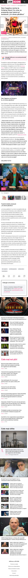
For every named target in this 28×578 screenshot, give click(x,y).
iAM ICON (3, 5)
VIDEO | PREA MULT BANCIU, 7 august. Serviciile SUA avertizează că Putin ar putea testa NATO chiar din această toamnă (14, 544)
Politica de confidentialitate (14, 566)
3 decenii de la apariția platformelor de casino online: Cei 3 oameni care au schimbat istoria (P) (14, 373)
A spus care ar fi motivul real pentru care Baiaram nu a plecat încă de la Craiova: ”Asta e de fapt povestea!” (14, 485)
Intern (8, 5)
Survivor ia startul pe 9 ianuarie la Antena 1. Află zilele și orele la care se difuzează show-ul (14, 308)
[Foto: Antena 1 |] (25, 32)
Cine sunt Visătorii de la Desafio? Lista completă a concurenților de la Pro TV (14, 353)
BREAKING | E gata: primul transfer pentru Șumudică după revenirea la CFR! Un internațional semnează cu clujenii (14, 506)
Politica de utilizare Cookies (14, 568)
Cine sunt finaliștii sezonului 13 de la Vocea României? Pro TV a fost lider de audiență (14, 324)
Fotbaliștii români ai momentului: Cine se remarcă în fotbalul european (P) (14, 411)
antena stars (21, 269)
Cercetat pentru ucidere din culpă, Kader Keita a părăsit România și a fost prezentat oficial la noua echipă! (14, 492)
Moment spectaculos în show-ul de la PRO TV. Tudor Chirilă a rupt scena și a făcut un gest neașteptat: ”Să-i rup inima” (14, 339)
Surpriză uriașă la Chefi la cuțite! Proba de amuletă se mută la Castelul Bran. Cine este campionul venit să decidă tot (14, 346)
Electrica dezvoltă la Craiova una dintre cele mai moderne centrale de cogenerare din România (14, 365)
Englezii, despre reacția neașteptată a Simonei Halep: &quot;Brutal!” (14, 513)
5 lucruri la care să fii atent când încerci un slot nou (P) (14, 388)
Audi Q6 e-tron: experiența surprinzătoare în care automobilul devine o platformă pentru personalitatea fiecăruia (14, 419)
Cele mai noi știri (9, 359)
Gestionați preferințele (14, 575)
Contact (14, 573)
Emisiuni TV (13, 5)
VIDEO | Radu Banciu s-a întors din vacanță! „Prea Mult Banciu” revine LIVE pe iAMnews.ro (14, 528)
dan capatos (4, 269)
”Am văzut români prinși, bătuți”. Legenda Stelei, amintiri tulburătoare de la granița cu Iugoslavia (14, 499)
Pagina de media (22, 134)
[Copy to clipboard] (24, 276)
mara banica (4, 271)
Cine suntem (14, 571)
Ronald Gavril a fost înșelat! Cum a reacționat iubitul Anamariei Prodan (14, 469)
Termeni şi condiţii (14, 564)
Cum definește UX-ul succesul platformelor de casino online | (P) (14, 381)
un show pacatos (13, 269)
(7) (5, 32)
